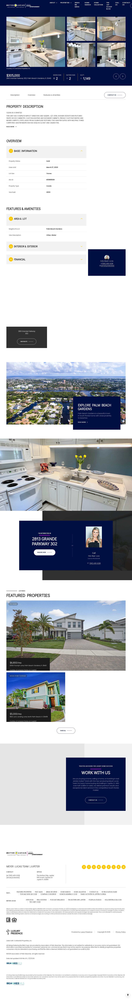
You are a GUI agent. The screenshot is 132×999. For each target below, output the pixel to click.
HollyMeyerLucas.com (113, 900)
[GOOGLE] (119, 867)
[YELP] (114, 867)
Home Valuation (98, 4)
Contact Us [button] (93, 892)
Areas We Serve (51, 892)
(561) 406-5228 (107, 264)
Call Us (117, 4)
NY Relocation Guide (109, 892)
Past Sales (39, 892)
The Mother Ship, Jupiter (45, 875)
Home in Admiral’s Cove (68, 894)
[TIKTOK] (109, 867)
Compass (73, 909)
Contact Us (126, 4)
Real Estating (42, 900)
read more (82, 422)
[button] (115, 95)
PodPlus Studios (95, 900)
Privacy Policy (121, 932)
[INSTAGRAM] (89, 867)
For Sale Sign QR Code (28, 894)
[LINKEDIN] (94, 867)
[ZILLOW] (123, 867)
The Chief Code (35, 902)
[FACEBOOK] (84, 867)
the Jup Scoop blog (109, 6)
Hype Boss (29, 900)
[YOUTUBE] (99, 867)
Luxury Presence (86, 932)
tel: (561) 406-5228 (13, 875)
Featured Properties (24, 892)
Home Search (88, 4)
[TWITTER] (104, 867)
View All (111, 55)
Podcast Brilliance (57, 900)
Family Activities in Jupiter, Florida (93, 894)
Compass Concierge (48, 894)
